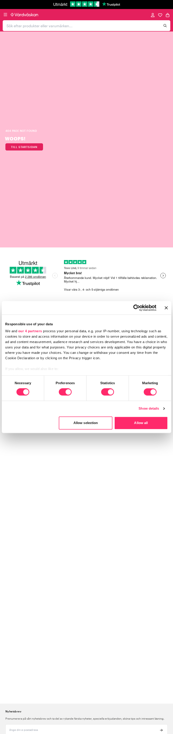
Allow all (141, 423)
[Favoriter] (160, 15)
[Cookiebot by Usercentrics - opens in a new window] (136, 307)
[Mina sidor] (153, 15)
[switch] (65, 392)
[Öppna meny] (5, 15)
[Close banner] (166, 307)
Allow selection (85, 423)
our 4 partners (30, 331)
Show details (149, 409)
